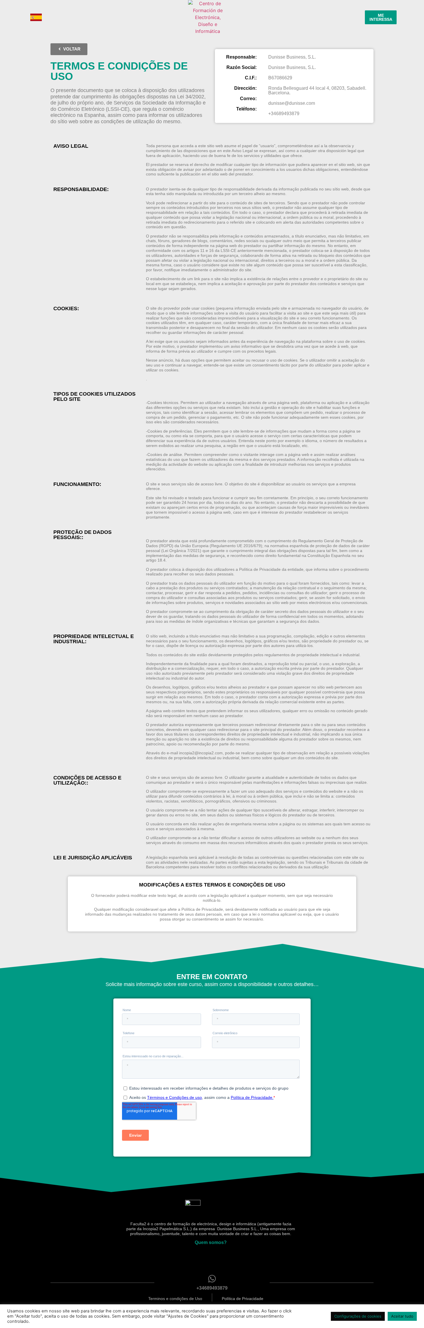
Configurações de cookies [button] (357, 1316)
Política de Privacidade (242, 1298)
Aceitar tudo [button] (402, 1316)
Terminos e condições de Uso (175, 1298)
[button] (68, 49)
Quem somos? (211, 1242)
